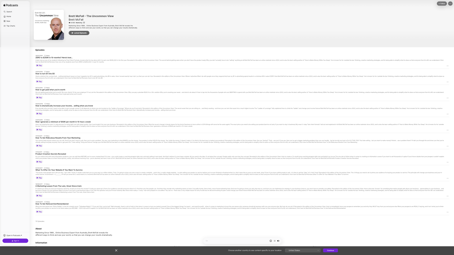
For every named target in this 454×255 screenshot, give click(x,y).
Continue (330, 250)
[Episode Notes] (270, 240)
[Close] (116, 250)
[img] (10, 5)
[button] (15, 12)
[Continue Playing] (274, 240)
